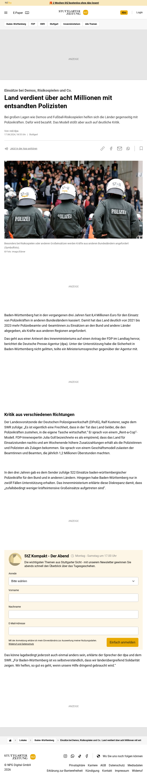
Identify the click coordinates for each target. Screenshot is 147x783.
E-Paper (18, 13)
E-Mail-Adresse (17, 623)
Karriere (93, 765)
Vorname (14, 590)
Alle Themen (91, 24)
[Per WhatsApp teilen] (128, 148)
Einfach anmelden (122, 642)
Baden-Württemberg (16, 24)
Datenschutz (117, 765)
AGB (103, 765)
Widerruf (137, 770)
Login (139, 12)
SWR (42, 24)
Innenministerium (71, 24)
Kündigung (92, 770)
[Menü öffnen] (5, 12)
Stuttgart (54, 24)
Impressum (122, 770)
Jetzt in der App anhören (23, 148)
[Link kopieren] (102, 148)
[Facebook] (87, 756)
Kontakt (107, 770)
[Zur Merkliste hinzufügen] (140, 148)
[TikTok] (80, 756)
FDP (33, 24)
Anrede (12, 573)
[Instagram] (65, 756)
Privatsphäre (77, 765)
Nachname (15, 606)
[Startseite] (10, 740)
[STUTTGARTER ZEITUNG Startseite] (73, 12)
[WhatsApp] (72, 756)
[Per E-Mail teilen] (119, 148)
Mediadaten (135, 765)
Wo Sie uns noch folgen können (123, 756)
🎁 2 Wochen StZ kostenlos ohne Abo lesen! (74, 2)
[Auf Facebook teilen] (111, 148)
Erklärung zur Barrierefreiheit (65, 770)
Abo (124, 12)
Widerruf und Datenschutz (21, 644)
